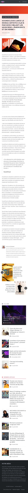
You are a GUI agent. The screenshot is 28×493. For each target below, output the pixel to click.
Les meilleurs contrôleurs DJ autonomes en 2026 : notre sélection (11, 318)
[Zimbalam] (3, 2)
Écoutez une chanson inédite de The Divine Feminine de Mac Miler (16, 382)
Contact (23, 489)
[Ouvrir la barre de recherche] (19, 2)
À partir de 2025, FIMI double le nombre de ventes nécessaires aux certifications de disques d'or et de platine (17, 272)
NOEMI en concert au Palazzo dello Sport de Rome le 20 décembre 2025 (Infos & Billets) (10, 288)
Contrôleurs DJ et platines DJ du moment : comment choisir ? (17, 342)
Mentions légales (16, 489)
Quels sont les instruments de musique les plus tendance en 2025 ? (18, 352)
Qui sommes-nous (7, 489)
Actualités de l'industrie (10, 17)
